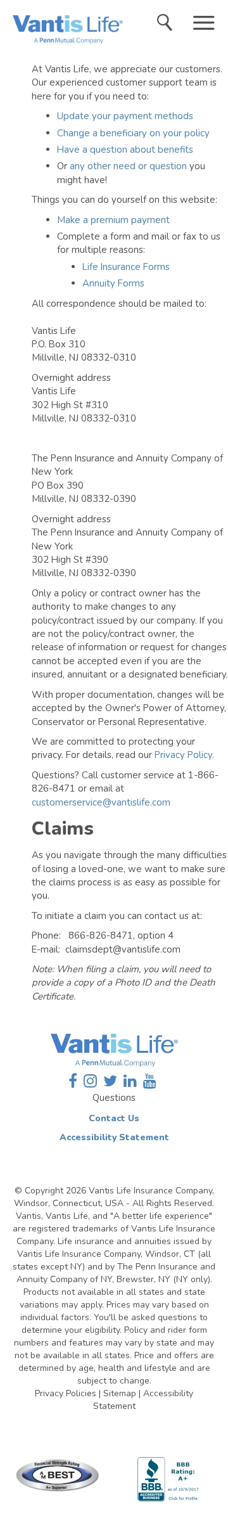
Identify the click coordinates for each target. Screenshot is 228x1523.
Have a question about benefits (125, 149)
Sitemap (119, 1393)
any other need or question (128, 166)
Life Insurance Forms (126, 266)
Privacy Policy (183, 755)
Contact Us (114, 1118)
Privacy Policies (65, 1393)
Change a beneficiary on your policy (133, 133)
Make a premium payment (113, 220)
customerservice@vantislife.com (101, 802)
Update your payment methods (125, 116)
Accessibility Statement (114, 1137)
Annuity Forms (113, 283)
